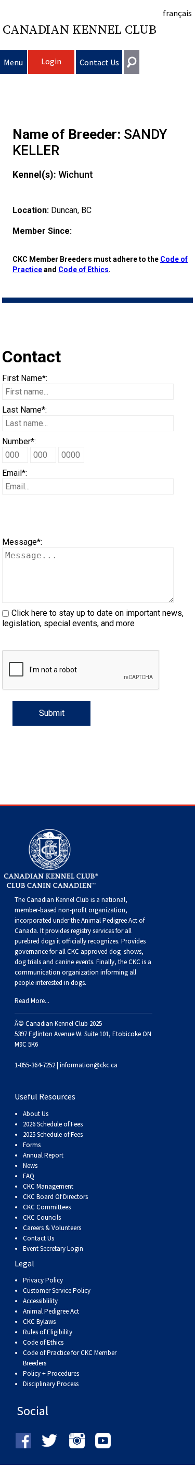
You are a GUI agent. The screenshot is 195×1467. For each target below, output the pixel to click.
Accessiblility (40, 1300)
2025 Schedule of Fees (53, 1134)
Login (51, 61)
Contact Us (99, 62)
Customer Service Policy (56, 1290)
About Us (35, 1113)
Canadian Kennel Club (80, 30)
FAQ (28, 1176)
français (177, 13)
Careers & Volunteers (52, 1227)
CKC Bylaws (39, 1321)
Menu (13, 62)
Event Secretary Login (53, 1248)
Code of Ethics (83, 269)
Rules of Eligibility (47, 1332)
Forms (32, 1144)
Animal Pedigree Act (51, 1311)
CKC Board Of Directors (55, 1196)
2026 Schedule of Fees (53, 1124)
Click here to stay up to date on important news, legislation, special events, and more (93, 618)
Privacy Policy (43, 1280)
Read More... (32, 1000)
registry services (91, 930)
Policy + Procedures (51, 1373)
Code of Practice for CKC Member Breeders (69, 1357)
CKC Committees (47, 1207)
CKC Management (48, 1186)
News (30, 1165)
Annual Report (43, 1155)
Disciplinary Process (51, 1383)
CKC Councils (42, 1217)
